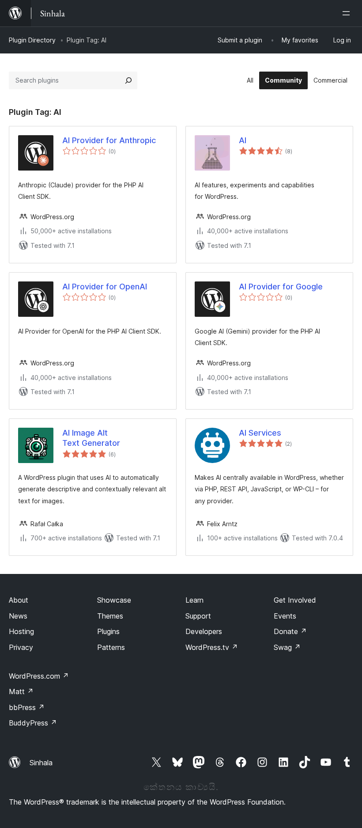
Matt (21, 691)
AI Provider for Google (281, 286)
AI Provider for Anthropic (109, 140)
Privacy (21, 647)
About (18, 600)
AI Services (260, 432)
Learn (194, 600)
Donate (290, 631)
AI (242, 140)
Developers (203, 631)
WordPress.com (39, 676)
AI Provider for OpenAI (104, 286)
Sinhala (41, 762)
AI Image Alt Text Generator (91, 438)
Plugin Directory (32, 40)
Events (285, 616)
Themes (110, 616)
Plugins (108, 631)
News (18, 616)
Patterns (111, 647)
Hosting (21, 631)
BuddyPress (33, 722)
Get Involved (295, 600)
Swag (287, 647)
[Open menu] (348, 13)
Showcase (114, 600)
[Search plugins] (128, 80)
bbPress (27, 707)
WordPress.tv (211, 647)
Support (198, 616)
